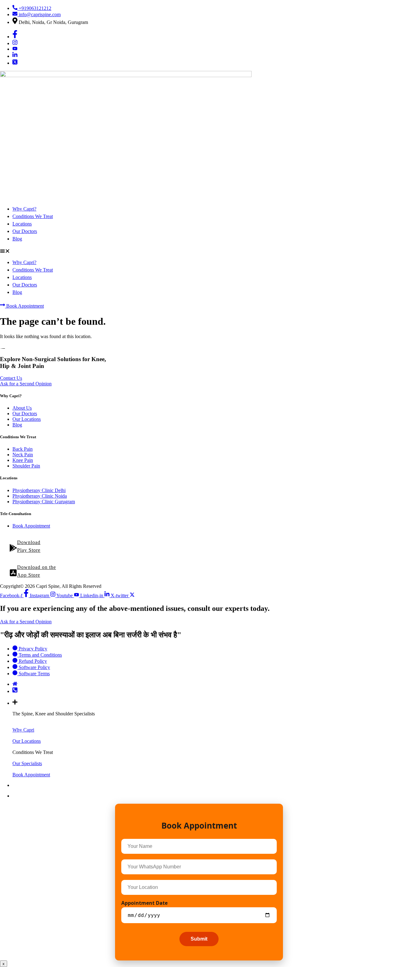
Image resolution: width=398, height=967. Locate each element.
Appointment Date (144, 903)
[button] (199, 252)
